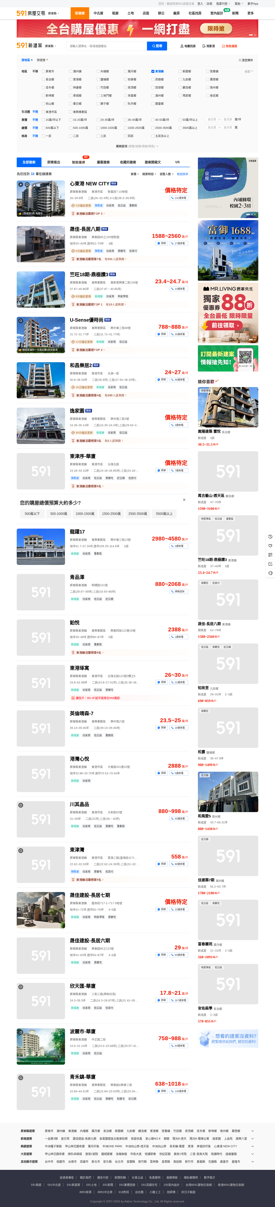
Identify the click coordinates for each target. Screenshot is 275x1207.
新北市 (96, 1161)
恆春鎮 (166, 1130)
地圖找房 (190, 46)
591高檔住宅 (149, 1184)
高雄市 (84, 1161)
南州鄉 (224, 1130)
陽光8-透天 (179, 1138)
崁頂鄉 (189, 1130)
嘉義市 (224, 1161)
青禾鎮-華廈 (177, 1146)
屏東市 (49, 1130)
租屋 (115, 13)
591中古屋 (54, 1184)
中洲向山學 (159, 1146)
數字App (253, 3)
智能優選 (231, 46)
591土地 (91, 1184)
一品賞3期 (51, 1138)
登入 (200, 3)
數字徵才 (209, 1177)
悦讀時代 (216, 1154)
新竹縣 (142, 1161)
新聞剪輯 (120, 1177)
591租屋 (36, 1184)
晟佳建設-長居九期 (84, 1138)
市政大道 (136, 1154)
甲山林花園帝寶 (75, 1146)
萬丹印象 (93, 1146)
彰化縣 (107, 1161)
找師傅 (171, 1192)
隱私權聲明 (191, 1177)
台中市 (49, 1161)
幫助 (237, 3)
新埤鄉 (212, 1130)
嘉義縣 (201, 1161)
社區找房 (195, 13)
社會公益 (137, 1177)
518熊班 (124, 1192)
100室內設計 (171, 1184)
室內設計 (216, 13)
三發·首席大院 (199, 1154)
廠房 (176, 13)
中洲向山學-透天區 (137, 1146)
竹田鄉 (177, 1130)
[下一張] (254, 28)
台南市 (72, 1161)
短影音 (211, 46)
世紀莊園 (165, 1154)
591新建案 (73, 1184)
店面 (146, 13)
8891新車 (86, 1192)
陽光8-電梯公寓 (199, 1138)
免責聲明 (154, 1177)
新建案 (80, 13)
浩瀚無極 (121, 1154)
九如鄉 (131, 1130)
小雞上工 (155, 1192)
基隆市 (236, 1161)
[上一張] (21, 28)
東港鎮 (72, 1130)
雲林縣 (154, 1161)
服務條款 (172, 1177)
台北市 (119, 1161)
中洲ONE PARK (112, 1146)
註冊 (209, 3)
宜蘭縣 (131, 1161)
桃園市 (61, 1161)
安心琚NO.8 (152, 1138)
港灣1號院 (91, 1154)
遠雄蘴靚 (231, 1154)
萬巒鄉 (236, 1130)
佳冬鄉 (201, 1130)
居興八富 (241, 1138)
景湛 (190, 1146)
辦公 (161, 13)
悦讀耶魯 (150, 1154)
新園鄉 (119, 1130)
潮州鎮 (61, 1130)
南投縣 (177, 1161)
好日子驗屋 (188, 1192)
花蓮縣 (212, 1161)
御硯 (166, 1138)
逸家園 (216, 1138)
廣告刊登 (103, 1177)
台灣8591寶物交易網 (199, 1184)
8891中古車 (105, 1192)
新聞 (235, 13)
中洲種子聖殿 (53, 1146)
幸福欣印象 (204, 1146)
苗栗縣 (166, 1161)
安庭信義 (136, 1138)
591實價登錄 (127, 1184)
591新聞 (108, 1184)
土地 (130, 13)
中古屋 (98, 13)
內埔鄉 (84, 1130)
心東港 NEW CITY (225, 1146)
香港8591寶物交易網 (231, 1184)
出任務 (139, 1192)
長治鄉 (107, 1130)
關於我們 (85, 1177)
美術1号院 (180, 1154)
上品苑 (228, 1138)
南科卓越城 (75, 1154)
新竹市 (189, 1161)
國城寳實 (107, 1154)
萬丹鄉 (96, 1130)
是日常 (65, 1138)
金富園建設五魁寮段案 (113, 1138)
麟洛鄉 (142, 1130)
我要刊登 (221, 3)
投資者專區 (67, 1177)
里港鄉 (154, 1130)
